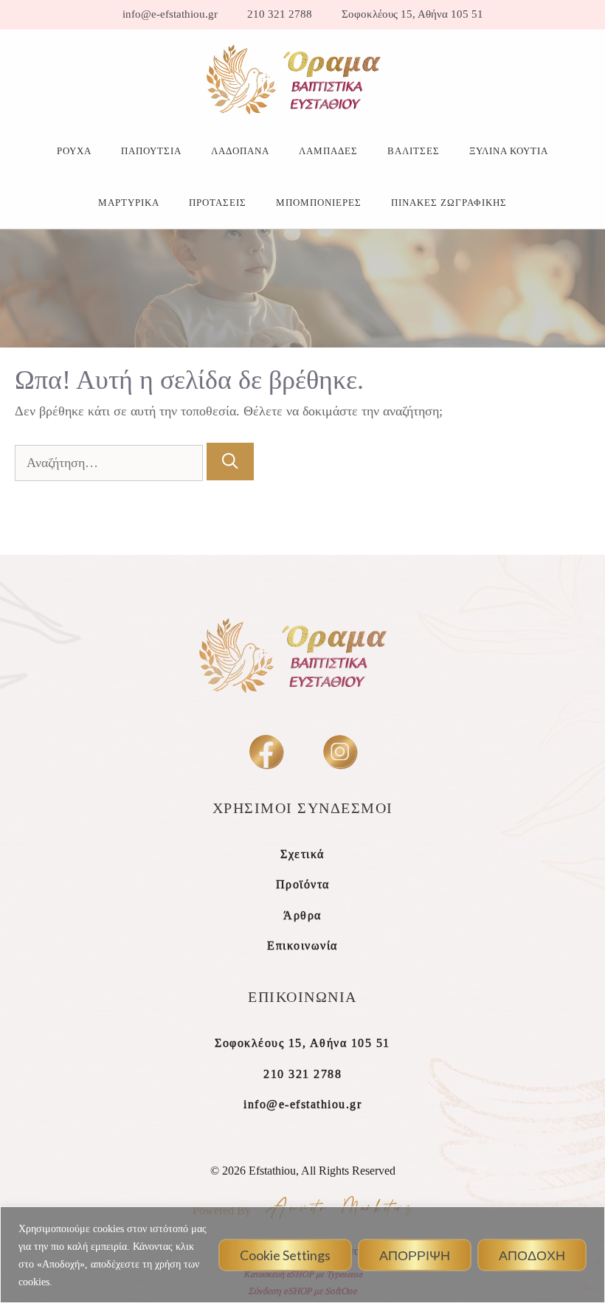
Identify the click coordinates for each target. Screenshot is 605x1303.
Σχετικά (302, 854)
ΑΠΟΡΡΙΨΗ (414, 1255)
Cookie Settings (285, 1255)
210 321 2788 (279, 14)
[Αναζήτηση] (230, 461)
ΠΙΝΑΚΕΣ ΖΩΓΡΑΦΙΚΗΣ (449, 202)
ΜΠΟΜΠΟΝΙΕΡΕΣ (319, 202)
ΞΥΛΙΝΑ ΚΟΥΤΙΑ (508, 150)
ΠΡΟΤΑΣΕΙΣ (217, 202)
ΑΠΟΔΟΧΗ (532, 1255)
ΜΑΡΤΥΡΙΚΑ (128, 202)
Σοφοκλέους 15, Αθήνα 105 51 (412, 14)
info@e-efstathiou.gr (170, 14)
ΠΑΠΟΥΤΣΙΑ (151, 150)
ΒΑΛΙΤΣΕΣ (413, 150)
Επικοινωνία (302, 946)
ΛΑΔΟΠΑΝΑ (240, 150)
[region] (302, 1254)
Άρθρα (302, 915)
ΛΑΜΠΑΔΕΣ (328, 150)
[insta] (339, 751)
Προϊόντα (303, 884)
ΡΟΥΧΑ (74, 150)
